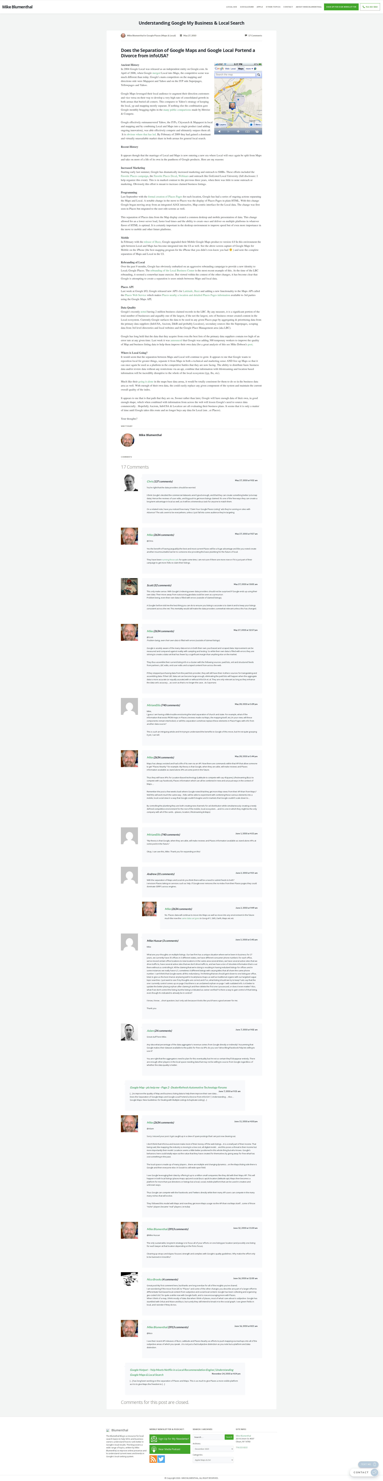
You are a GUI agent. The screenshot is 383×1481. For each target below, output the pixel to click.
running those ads (170, 559)
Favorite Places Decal (165, 176)
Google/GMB (247, 7)
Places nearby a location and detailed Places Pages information (196, 295)
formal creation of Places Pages (165, 196)
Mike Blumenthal (157, 1229)
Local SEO (231, 7)
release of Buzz (152, 241)
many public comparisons (177, 109)
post (250, 344)
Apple (260, 7)
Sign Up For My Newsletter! (173, 1438)
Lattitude (188, 291)
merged (156, 73)
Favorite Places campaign (134, 176)
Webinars (183, 176)
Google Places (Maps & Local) (161, 35)
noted (144, 311)
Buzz (197, 291)
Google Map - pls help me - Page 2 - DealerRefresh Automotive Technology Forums (178, 1087)
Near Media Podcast (169, 1449)
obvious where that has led (141, 134)
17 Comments (254, 35)
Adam (150, 1030)
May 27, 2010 (189, 35)
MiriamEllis (153, 705)
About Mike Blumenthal (309, 7)
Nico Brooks (154, 1279)
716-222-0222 (372, 7)
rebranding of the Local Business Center (172, 270)
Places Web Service (135, 295)
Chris (150, 481)
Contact (288, 7)
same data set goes (190, 918)
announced (176, 340)
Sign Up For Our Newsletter (341, 7)
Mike (150, 534)
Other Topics (273, 7)
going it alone (145, 381)
